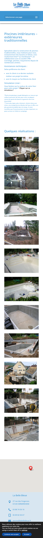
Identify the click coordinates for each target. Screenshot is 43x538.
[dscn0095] (20, 384)
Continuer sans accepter (11, 534)
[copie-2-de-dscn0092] (21, 161)
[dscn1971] (21, 244)
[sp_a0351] (21, 189)
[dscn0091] (21, 440)
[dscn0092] (21, 412)
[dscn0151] (21, 329)
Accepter (26, 534)
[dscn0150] (21, 357)
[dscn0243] (21, 300)
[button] (31, 468)
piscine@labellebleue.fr (22, 520)
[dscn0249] (21, 272)
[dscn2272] (20, 216)
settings (24, 530)
